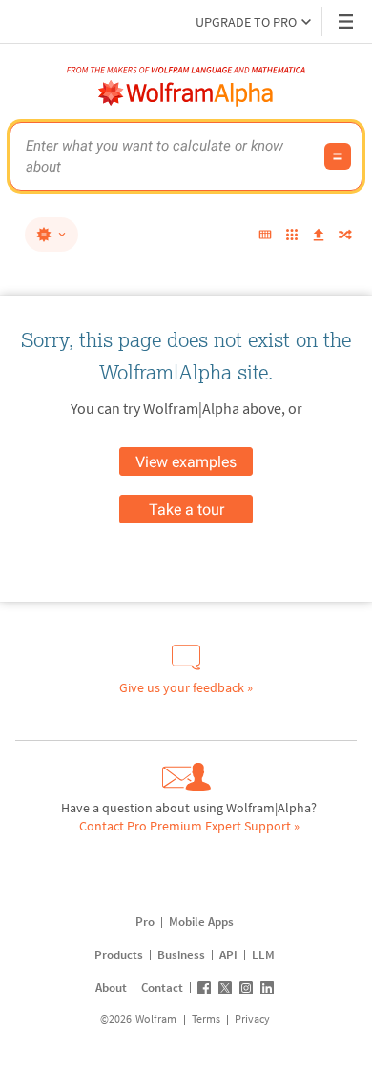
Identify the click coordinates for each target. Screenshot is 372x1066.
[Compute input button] (337, 156)
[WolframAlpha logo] (186, 93)
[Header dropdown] (347, 21)
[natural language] (51, 234)
